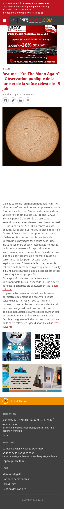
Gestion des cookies (14, 489)
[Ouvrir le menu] (4, 20)
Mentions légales (12, 474)
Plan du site (9, 484)
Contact (7, 435)
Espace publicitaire (13, 461)
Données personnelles (15, 479)
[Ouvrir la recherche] (13, 20)
